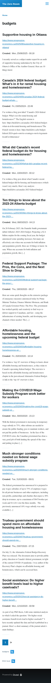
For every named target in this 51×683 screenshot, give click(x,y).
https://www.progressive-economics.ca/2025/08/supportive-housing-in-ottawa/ (23, 44)
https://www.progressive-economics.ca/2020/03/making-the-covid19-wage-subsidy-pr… (25, 406)
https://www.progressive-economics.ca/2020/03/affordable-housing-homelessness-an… (22, 346)
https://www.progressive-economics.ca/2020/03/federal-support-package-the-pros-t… (24, 279)
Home (4, 15)
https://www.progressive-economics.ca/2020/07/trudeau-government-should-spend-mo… (22, 536)
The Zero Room (11, 4)
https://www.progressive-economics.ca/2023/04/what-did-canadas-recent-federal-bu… (24, 163)
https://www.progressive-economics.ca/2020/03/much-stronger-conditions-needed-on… (25, 470)
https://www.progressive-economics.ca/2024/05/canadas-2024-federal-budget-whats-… (23, 96)
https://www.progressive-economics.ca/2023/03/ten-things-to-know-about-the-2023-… (24, 213)
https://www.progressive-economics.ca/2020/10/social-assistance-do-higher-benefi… (23, 596)
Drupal (16, 675)
